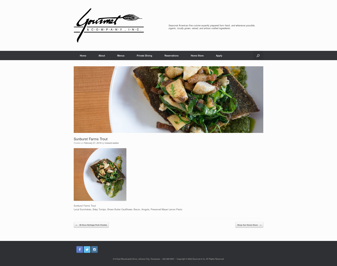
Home (83, 55)
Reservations (171, 55)
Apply (219, 55)
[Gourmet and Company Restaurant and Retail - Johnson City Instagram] (94, 249)
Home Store (197, 55)
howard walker (112, 142)
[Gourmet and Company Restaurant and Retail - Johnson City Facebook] (79, 249)
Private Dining (144, 55)
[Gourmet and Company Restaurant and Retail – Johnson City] (109, 25)
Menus (120, 55)
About (101, 55)
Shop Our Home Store (249, 225)
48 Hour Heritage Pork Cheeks (91, 225)
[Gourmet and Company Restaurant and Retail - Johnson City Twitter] (87, 249)
